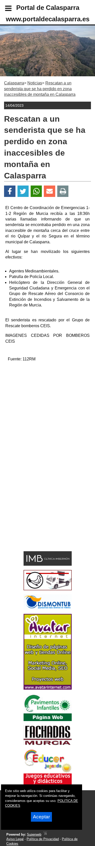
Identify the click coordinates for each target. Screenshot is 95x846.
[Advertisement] (47, 413)
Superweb (34, 834)
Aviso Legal (15, 839)
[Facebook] (9, 191)
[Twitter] (23, 191)
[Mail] (49, 191)
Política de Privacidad (43, 839)
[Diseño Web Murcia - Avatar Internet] (45, 834)
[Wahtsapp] (36, 191)
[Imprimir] (63, 191)
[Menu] (4, 9)
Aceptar (41, 816)
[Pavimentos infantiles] (48, 720)
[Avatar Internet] (48, 688)
